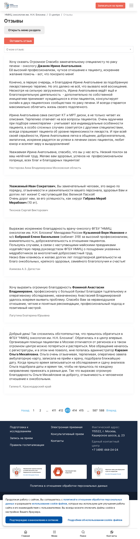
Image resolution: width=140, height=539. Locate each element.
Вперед (111, 410)
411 (54, 410)
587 (95, 410)
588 (101, 410)
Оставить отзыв (21, 41)
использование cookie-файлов (49, 503)
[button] (68, 49)
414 (74, 410)
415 (81, 410)
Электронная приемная (66, 427)
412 (61, 410)
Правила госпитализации (27, 445)
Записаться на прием (110, 5)
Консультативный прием (67, 434)
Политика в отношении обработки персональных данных (69, 485)
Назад (25, 410)
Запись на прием (21, 438)
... (47, 410)
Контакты (57, 440)
